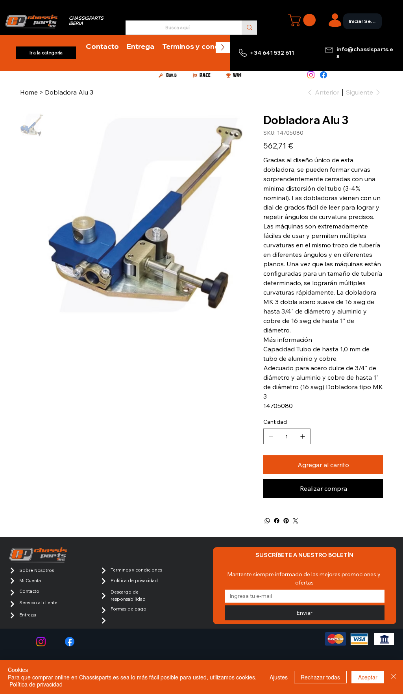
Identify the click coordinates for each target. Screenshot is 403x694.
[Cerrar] (393, 677)
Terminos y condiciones (136, 570)
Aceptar (367, 677)
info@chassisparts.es (364, 52)
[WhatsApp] (267, 521)
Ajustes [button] (279, 677)
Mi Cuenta (30, 580)
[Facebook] (323, 75)
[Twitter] (295, 521)
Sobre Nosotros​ (36, 570)
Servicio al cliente (38, 602)
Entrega (27, 615)
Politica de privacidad (134, 580)
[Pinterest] (286, 521)
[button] (303, 20)
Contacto (29, 591)
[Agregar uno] (303, 436)
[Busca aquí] (249, 27)
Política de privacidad (36, 684)
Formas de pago (128, 609)
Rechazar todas (320, 677)
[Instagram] (311, 75)
